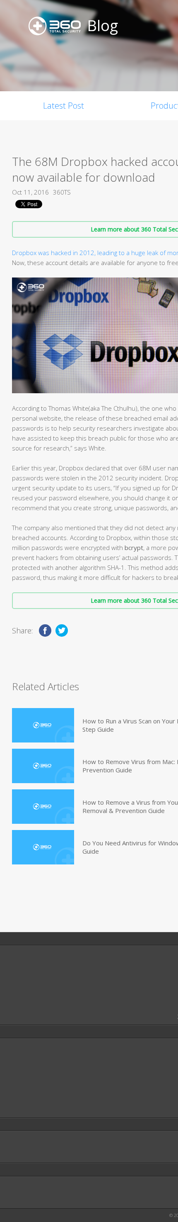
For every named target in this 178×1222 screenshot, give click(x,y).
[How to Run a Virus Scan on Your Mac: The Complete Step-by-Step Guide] (43, 725)
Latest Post (63, 105)
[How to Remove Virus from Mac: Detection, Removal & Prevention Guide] (43, 766)
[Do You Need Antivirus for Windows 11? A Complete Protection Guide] (43, 847)
